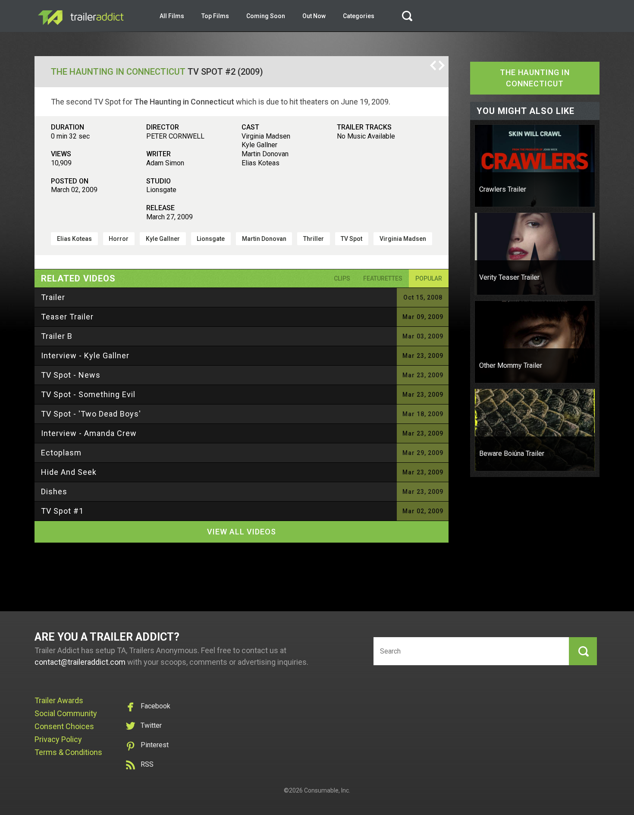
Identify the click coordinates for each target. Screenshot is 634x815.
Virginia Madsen (403, 238)
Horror (119, 238)
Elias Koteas (74, 238)
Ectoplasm (61, 452)
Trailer (53, 297)
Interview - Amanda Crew (89, 433)
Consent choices (64, 726)
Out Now (314, 16)
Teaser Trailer (67, 316)
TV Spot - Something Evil (88, 394)
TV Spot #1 (62, 510)
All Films (172, 16)
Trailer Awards (59, 700)
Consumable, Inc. (327, 790)
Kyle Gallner (163, 238)
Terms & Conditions (68, 752)
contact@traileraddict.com (80, 662)
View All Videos (241, 531)
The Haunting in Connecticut (118, 71)
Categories (358, 16)
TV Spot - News (70, 374)
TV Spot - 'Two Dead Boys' (91, 413)
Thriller (313, 238)
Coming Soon (265, 16)
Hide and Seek (69, 472)
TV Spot (351, 238)
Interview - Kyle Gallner (85, 355)
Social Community (66, 713)
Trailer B (56, 336)
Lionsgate (211, 238)
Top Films (215, 16)
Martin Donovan (264, 238)
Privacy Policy (58, 739)
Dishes (54, 491)
